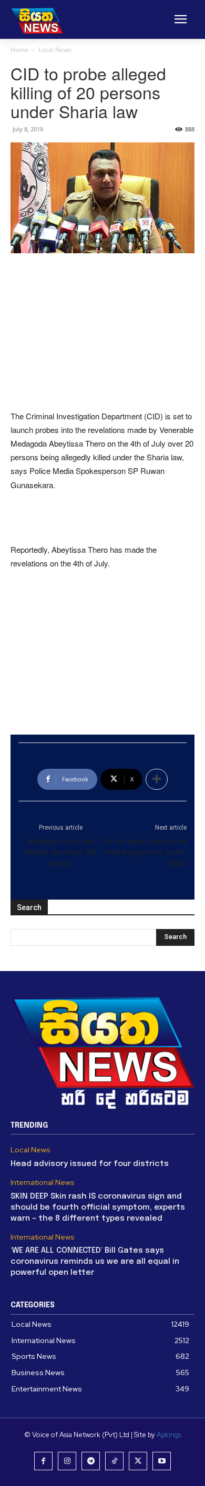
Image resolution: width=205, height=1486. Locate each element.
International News (43, 1182)
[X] (138, 1461)
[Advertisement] (102, 332)
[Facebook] (43, 1461)
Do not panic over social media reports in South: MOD (144, 852)
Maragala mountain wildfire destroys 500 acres (60, 852)
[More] (157, 779)
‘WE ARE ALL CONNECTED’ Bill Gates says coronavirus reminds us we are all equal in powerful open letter (95, 1261)
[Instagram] (67, 1461)
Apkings (169, 1434)
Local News (54, 49)
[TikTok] (114, 1461)
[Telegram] (90, 1461)
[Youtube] (161, 1461)
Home (19, 49)
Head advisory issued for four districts (90, 1164)
